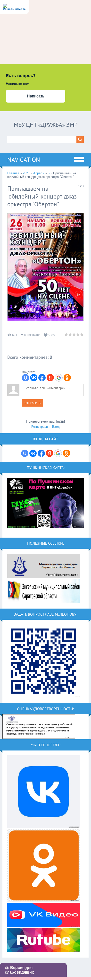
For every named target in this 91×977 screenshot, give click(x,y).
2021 (26, 173)
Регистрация (40, 426)
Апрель (38, 173)
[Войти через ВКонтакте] (33, 377)
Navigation (23, 160)
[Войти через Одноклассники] (67, 377)
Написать (35, 96)
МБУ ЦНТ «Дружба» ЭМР (45, 125)
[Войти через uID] (25, 377)
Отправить (33, 402)
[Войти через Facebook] (42, 377)
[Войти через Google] (59, 378)
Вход (56, 426)
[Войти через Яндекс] (50, 377)
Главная (13, 173)
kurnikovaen (32, 335)
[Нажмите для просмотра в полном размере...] (45, 324)
